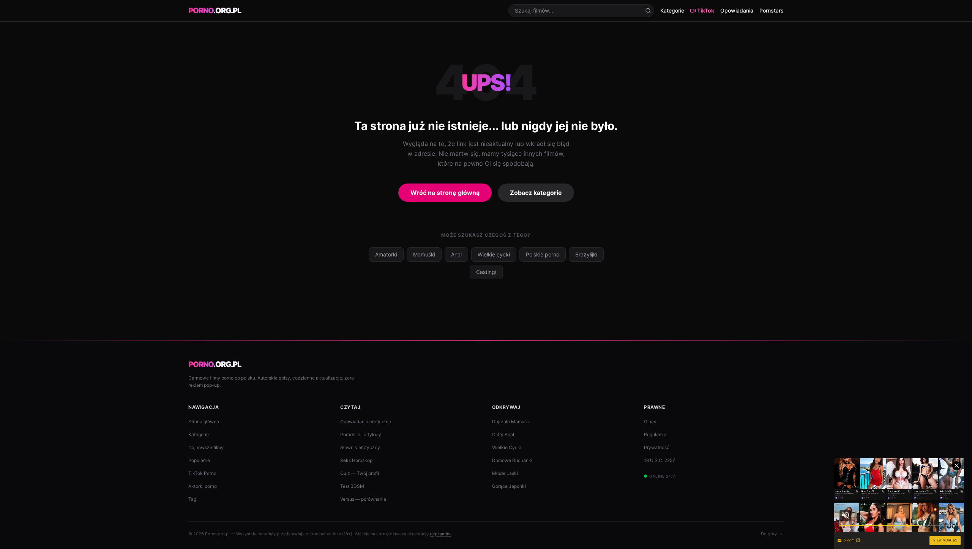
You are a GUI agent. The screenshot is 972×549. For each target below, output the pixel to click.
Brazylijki (586, 254)
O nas (650, 421)
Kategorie (672, 10)
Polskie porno (542, 254)
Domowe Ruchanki (512, 460)
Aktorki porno (202, 486)
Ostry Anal (503, 434)
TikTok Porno (202, 473)
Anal (456, 254)
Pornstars (771, 10)
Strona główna (203, 421)
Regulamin (655, 434)
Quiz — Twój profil (359, 473)
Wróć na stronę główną (445, 192)
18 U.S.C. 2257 (659, 460)
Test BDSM (352, 486)
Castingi (486, 272)
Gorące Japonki (509, 486)
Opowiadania (736, 10)
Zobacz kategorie (536, 192)
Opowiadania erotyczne (365, 421)
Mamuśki (424, 254)
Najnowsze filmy (206, 447)
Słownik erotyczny (360, 447)
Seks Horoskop (356, 460)
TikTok (705, 10)
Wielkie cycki (494, 254)
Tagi (192, 499)
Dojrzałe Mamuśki (511, 421)
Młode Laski (505, 473)
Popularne (199, 460)
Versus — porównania (363, 499)
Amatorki (386, 254)
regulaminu (440, 533)
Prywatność (656, 447)
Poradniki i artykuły (360, 434)
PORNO (214, 10)
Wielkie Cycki (506, 447)
